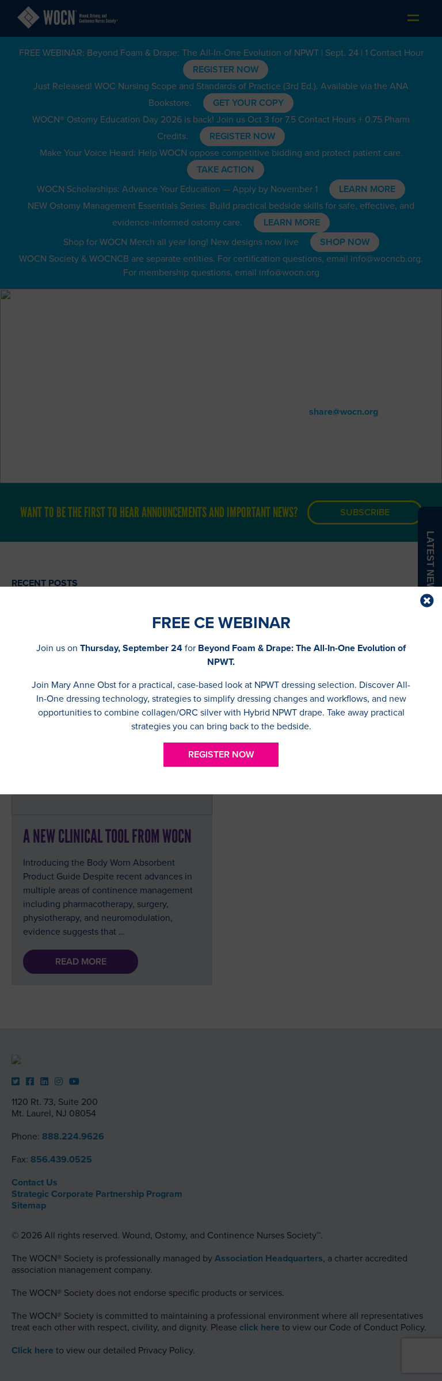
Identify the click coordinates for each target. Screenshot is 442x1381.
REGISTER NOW (221, 754)
